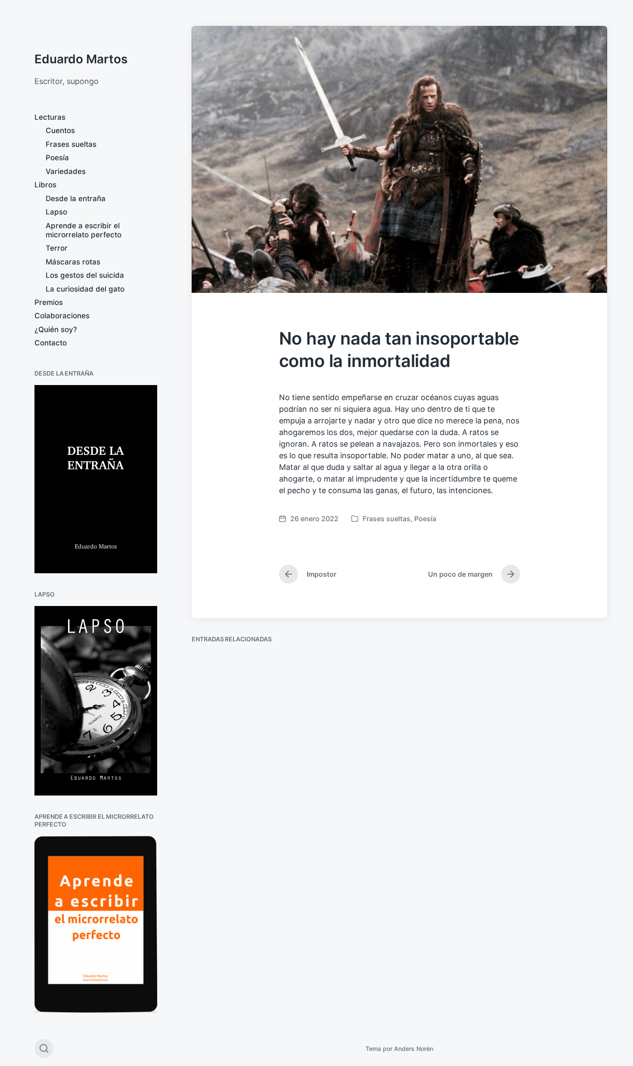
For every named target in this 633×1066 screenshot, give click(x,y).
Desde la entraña (76, 198)
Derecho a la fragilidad (246, 997)
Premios (48, 302)
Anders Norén (413, 1048)
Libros (45, 184)
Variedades (66, 171)
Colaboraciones (62, 315)
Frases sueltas (71, 144)
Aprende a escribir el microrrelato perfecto (83, 230)
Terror (57, 248)
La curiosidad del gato (85, 289)
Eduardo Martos (80, 59)
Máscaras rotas (73, 262)
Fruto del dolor (374, 751)
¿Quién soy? (55, 329)
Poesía (57, 157)
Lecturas (49, 117)
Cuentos (60, 130)
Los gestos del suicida (85, 275)
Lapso (56, 212)
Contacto (50, 343)
